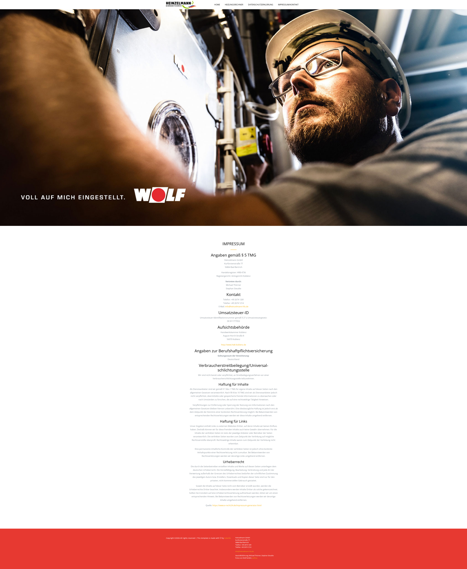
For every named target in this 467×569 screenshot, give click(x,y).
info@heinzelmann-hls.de (236, 306)
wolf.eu (254, 558)
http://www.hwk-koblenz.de (233, 344)
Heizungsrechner (234, 4)
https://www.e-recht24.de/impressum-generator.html (236, 505)
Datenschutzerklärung (260, 4)
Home (217, 4)
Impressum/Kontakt (288, 4)
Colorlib (227, 538)
